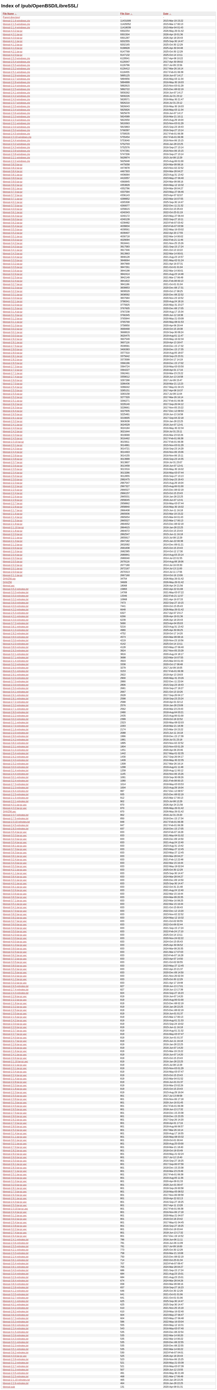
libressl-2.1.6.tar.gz (12, 514)
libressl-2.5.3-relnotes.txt (15, 613)
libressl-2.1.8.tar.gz (12, 531)
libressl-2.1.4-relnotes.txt (15, 661)
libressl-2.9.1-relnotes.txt (15, 674)
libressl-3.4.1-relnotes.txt (15, 692)
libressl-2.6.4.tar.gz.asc (15, 1236)
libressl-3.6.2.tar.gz (12, 222)
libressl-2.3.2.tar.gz (12, 421)
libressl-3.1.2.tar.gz (12, 318)
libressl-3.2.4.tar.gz (12, 281)
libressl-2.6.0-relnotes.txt (15, 668)
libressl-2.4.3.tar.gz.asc (15, 1202)
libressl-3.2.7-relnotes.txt (15, 1298)
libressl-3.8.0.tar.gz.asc (15, 965)
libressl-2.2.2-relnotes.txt (15, 715)
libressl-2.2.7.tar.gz (12, 503)
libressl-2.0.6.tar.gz (12, 548)
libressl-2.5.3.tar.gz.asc (15, 1205)
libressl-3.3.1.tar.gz (12, 294)
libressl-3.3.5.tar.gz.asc (15, 962)
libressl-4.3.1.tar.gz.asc (15, 805)
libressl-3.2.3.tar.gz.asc (15, 839)
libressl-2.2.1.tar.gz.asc (15, 1065)
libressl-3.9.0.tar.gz (12, 181)
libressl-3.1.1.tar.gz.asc (15, 1137)
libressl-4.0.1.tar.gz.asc (15, 883)
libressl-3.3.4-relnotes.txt (15, 1273)
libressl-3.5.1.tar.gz (12, 236)
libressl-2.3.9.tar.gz (12, 455)
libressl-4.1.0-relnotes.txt (15, 630)
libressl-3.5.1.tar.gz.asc (15, 904)
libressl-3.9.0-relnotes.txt (15, 637)
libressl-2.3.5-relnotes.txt (15, 1373)
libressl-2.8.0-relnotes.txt (15, 712)
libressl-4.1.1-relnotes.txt (15, 1301)
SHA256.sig (9, 578)
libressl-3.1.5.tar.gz (12, 308)
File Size (125, 13)
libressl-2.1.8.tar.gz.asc (15, 1089)
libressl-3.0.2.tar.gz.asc (15, 1219)
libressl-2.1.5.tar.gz (12, 520)
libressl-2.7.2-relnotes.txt (15, 702)
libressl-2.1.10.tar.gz (13, 527)
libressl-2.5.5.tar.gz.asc (15, 1096)
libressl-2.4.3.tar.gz (12, 448)
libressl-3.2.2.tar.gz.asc (15, 1229)
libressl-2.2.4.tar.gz (12, 493)
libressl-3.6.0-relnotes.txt (15, 603)
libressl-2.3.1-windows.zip (16, 123)
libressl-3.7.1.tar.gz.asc (15, 900)
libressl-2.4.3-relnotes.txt (15, 993)
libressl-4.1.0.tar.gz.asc (15, 945)
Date (165, 13)
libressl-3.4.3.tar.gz (12, 253)
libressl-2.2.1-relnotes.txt (15, 801)
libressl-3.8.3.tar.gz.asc (15, 897)
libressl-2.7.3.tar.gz (12, 366)
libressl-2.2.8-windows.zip (16, 82)
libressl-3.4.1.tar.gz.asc (15, 907)
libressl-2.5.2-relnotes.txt (15, 763)
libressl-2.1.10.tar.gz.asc (15, 1061)
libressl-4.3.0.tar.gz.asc (15, 1356)
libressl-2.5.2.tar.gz (12, 397)
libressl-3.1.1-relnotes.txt (15, 722)
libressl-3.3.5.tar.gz (12, 267)
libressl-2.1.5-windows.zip (16, 24)
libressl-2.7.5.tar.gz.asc (15, 1113)
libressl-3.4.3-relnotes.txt (15, 1339)
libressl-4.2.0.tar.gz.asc (15, 935)
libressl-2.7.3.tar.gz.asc (15, 1191)
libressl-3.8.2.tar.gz (12, 168)
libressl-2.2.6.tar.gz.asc (15, 1044)
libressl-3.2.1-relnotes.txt (15, 654)
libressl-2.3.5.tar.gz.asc (15, 1013)
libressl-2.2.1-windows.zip (16, 157)
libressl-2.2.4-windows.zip (16, 85)
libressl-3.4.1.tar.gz (12, 250)
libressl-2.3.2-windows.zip (16, 144)
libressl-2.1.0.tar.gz (12, 551)
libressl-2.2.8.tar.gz (12, 507)
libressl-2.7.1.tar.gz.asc (15, 1171)
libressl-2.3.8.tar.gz (12, 459)
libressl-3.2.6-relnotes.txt (15, 1277)
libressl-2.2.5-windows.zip (16, 89)
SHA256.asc (9, 811)
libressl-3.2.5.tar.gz (12, 277)
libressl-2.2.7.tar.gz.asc (15, 1034)
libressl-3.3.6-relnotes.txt (15, 1335)
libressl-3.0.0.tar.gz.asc (15, 1178)
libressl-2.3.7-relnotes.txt (15, 815)
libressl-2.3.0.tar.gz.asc (15, 1024)
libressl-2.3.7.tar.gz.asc (15, 1030)
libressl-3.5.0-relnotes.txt (15, 596)
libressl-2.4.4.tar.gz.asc (15, 1212)
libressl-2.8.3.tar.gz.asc (15, 1167)
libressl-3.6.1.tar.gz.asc (15, 887)
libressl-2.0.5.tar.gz (12, 561)
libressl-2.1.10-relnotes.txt (16, 1380)
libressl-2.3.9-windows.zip (16, 151)
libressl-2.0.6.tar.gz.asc (15, 1058)
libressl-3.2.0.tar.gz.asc (15, 1185)
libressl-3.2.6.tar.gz (12, 274)
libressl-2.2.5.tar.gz (12, 490)
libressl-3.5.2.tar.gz (12, 233)
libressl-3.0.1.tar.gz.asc (15, 1140)
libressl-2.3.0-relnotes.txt (15, 685)
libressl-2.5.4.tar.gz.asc (15, 1222)
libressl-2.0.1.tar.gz (12, 568)
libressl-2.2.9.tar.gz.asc (15, 996)
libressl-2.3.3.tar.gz (12, 435)
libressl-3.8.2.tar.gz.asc (15, 914)
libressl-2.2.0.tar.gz (12, 534)
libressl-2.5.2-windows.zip (16, 68)
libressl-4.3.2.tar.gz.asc (15, 808)
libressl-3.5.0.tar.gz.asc (15, 931)
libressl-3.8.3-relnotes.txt (15, 1284)
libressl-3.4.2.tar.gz (12, 243)
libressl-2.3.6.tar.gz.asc (15, 1048)
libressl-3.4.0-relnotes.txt (15, 1270)
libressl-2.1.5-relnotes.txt (15, 798)
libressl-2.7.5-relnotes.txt (15, 818)
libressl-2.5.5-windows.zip (16, 65)
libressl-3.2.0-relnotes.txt (15, 678)
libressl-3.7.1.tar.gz (12, 199)
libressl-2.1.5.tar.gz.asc (15, 1017)
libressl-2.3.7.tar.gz (12, 462)
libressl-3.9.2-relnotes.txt (15, 1325)
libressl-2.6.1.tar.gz (12, 418)
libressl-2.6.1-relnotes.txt (15, 695)
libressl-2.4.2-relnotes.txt (15, 739)
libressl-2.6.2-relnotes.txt (15, 757)
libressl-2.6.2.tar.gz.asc (15, 1119)
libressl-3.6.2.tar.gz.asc (15, 955)
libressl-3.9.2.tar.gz (12, 185)
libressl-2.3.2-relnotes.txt (15, 705)
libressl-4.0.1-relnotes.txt (15, 1304)
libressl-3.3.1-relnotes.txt (15, 1342)
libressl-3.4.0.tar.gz (12, 246)
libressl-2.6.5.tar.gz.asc (15, 1109)
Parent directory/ (11, 17)
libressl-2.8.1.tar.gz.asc (15, 1188)
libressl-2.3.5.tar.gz (12, 469)
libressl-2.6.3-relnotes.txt (15, 650)
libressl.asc (9, 585)
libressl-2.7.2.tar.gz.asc (15, 1123)
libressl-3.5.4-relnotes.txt (15, 1263)
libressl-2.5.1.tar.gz (12, 401)
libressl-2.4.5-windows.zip (16, 133)
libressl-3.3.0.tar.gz (12, 298)
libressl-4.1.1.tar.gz (12, 41)
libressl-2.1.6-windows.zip (16, 20)
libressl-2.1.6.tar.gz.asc (15, 1051)
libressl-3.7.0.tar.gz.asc (15, 911)
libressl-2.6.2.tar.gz (12, 404)
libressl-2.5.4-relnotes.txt (15, 753)
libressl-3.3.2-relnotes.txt (15, 599)
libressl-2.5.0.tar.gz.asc (15, 1161)
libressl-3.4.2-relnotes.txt (15, 1308)
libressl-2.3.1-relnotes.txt (15, 746)
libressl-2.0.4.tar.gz (12, 555)
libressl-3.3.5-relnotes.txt (15, 1294)
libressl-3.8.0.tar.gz (12, 178)
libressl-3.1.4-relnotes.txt (15, 770)
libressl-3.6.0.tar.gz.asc (15, 924)
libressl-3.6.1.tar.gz (12, 212)
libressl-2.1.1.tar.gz (12, 575)
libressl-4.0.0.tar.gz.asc (15, 941)
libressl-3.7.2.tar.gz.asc (15, 959)
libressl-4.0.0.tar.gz (12, 209)
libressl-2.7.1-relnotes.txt (15, 709)
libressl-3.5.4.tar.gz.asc (15, 832)
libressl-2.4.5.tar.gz (12, 438)
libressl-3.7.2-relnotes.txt (15, 623)
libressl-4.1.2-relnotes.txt (15, 1291)
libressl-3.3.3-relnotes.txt (15, 592)
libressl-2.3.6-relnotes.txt (15, 1243)
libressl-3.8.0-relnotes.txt (15, 647)
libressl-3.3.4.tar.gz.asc (15, 842)
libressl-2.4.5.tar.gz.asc (15, 1106)
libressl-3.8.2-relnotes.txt (15, 743)
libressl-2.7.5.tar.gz (12, 346)
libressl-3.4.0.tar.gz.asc (15, 928)
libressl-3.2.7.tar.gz (12, 284)
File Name (8, 13)
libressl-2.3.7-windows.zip (16, 103)
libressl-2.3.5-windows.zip (16, 106)
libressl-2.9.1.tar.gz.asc (15, 1198)
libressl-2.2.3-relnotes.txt (15, 787)
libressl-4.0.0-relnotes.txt (15, 606)
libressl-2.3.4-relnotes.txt (15, 1328)
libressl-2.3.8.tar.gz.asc (15, 1226)
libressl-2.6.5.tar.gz (12, 414)
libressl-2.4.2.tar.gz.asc (15, 1020)
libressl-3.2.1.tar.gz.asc (15, 1143)
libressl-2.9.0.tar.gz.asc (15, 1116)
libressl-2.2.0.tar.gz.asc (15, 1027)
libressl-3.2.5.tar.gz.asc (15, 952)
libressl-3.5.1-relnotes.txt (15, 1349)
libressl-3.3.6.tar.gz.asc (15, 894)
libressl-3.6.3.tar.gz (12, 216)
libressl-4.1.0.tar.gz (12, 48)
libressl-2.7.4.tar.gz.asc (15, 1232)
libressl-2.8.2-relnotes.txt (15, 633)
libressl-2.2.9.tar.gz (12, 500)
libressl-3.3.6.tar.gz (12, 270)
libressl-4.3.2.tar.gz (12, 31)
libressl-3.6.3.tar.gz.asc (15, 852)
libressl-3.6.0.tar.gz (12, 219)
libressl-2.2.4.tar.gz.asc (15, 1075)
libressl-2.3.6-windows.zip (16, 113)
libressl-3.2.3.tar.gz (12, 287)
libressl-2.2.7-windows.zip (16, 79)
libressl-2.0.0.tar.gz (12, 572)
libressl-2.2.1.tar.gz (12, 537)
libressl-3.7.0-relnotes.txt (15, 681)
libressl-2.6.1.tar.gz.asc (15, 1164)
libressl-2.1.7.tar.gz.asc (15, 1041)
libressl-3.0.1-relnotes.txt (15, 777)
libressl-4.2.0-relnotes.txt (15, 644)
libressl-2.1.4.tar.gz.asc (15, 1078)
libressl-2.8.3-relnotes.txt (15, 828)
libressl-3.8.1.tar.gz (12, 174)
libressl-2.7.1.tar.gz (12, 373)
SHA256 (7, 582)
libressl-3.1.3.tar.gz (12, 315)
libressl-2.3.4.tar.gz (12, 472)
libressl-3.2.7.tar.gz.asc (15, 921)
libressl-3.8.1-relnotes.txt (15, 626)
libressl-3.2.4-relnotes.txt (15, 780)
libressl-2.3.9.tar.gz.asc (15, 1099)
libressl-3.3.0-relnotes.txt (15, 640)
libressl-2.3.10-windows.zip (17, 137)
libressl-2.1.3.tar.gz (12, 541)
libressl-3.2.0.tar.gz (12, 305)
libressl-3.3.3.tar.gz (12, 260)
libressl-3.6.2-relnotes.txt (15, 1352)
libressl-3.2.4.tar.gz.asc (15, 859)
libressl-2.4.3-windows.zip (16, 147)
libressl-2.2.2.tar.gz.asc (15, 1000)
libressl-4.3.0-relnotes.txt (15, 620)
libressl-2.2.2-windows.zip (16, 161)
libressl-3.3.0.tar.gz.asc (15, 938)
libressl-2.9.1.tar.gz (12, 342)
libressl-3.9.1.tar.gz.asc (15, 856)
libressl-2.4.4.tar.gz (12, 452)
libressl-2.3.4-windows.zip (16, 110)
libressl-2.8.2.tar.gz (12, 359)
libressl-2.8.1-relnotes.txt (15, 698)
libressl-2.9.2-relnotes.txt (15, 1311)
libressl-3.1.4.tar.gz (12, 312)
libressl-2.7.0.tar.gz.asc (15, 1147)
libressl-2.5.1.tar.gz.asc (15, 1174)
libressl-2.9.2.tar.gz (12, 339)
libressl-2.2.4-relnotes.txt (15, 1256)
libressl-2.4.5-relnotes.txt (15, 825)
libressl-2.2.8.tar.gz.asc (15, 1082)
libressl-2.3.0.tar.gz (12, 479)
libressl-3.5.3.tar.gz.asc (15, 866)
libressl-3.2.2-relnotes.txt (15, 664)
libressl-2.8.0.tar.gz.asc (15, 1126)
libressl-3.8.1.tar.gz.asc (15, 846)
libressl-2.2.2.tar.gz (12, 486)
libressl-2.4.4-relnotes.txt (15, 774)
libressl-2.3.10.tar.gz (13, 442)
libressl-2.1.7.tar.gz (12, 510)
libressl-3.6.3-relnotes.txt (15, 1315)
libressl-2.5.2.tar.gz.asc (15, 1130)
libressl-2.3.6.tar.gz (12, 466)
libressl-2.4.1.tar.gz (12, 424)
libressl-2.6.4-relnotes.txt (15, 791)
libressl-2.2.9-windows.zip (16, 75)
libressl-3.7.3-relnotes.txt (15, 1318)
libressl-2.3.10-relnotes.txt (16, 822)
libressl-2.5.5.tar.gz (12, 394)
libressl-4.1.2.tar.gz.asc (15, 979)
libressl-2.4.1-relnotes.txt (15, 1239)
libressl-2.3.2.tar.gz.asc (15, 1007)
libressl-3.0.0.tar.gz (12, 335)
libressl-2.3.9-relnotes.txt (15, 1359)
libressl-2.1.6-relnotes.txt (15, 729)
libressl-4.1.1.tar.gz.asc (15, 873)
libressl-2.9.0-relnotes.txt (15, 736)
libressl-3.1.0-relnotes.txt (15, 750)
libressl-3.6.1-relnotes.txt (15, 1260)
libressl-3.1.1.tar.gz (12, 322)
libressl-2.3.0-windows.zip (16, 127)
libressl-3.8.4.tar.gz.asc (15, 876)
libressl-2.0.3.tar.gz (12, 558)
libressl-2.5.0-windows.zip (16, 130)
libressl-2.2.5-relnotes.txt (15, 794)
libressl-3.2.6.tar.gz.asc (15, 890)
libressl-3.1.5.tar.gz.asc (15, 972)
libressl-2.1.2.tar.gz (12, 544)
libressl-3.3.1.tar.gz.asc (15, 880)
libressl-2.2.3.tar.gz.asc (15, 1092)
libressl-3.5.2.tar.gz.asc (15, 969)
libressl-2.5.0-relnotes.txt (15, 688)
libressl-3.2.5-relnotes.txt (15, 1376)
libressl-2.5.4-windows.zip (16, 62)
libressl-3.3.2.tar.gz (12, 264)
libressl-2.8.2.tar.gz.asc (15, 1150)
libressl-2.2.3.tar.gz (12, 483)
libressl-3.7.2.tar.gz (12, 195)
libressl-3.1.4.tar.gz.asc (15, 1133)
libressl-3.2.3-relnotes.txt (15, 1345)
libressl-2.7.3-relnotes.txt (15, 784)
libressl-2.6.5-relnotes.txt (15, 986)
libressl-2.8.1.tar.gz (12, 356)
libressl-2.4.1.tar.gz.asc (15, 1054)
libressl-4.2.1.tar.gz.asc (15, 869)
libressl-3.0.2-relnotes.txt (15, 719)
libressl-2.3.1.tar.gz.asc (15, 1068)
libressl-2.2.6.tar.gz (12, 496)
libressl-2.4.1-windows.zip (16, 92)
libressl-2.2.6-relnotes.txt (15, 1383)
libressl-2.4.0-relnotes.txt (15, 760)
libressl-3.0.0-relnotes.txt (15, 767)
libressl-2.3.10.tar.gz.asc (15, 1209)
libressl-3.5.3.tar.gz (12, 229)
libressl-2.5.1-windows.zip (16, 72)
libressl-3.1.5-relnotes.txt (15, 1332)
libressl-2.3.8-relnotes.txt (15, 1287)
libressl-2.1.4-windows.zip (16, 27)
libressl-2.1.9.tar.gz (12, 524)
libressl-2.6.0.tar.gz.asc (15, 1157)
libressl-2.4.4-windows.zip (16, 140)
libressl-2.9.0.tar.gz (12, 349)
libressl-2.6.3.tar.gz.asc (15, 1195)
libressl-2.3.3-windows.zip (16, 116)
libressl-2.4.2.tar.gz (12, 431)
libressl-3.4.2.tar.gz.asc (15, 976)
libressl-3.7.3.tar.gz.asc (15, 849)
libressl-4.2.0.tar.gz (12, 55)
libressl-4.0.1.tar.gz (12, 202)
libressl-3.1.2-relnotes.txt (15, 1363)
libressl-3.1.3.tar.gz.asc (15, 1102)
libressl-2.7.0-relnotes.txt (15, 726)
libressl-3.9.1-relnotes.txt (15, 1267)
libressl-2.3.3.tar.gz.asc (15, 1085)
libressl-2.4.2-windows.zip (16, 96)
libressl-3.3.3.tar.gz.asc (15, 835)
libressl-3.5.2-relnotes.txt (15, 589)
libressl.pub (9, 1387)
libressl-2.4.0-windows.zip (16, 99)
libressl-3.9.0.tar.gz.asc (15, 948)
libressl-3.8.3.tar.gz (12, 164)
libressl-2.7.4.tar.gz (12, 376)
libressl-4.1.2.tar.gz (12, 44)
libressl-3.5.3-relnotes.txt (15, 1321)
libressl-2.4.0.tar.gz (12, 428)
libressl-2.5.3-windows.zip (16, 58)
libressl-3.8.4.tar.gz (12, 171)
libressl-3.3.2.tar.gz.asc (15, 983)
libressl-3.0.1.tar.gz (12, 332)
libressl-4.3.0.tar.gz (12, 38)
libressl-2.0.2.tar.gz (12, 565)
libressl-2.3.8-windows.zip (16, 154)
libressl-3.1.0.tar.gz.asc (15, 1181)
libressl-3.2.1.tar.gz (12, 301)
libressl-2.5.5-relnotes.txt (15, 1246)
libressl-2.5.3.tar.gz (12, 390)
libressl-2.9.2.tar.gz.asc (15, 1154)
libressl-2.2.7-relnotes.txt (15, 1366)
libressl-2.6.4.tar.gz (12, 411)
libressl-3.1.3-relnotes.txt (15, 1369)
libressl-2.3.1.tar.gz (12, 445)
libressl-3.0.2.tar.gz (12, 329)
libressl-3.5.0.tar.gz (12, 240)
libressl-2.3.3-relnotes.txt (15, 1253)
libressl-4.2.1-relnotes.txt (15, 1250)
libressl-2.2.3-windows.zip (16, 120)
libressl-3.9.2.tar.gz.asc (15, 917)
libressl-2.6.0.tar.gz (12, 380)
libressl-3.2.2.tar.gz (12, 291)
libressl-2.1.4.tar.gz (12, 517)
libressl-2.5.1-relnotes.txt (15, 671)
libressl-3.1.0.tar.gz (12, 325)
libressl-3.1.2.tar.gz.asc (15, 1215)
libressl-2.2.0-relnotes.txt (15, 733)
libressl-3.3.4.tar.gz (12, 257)
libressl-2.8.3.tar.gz (12, 363)
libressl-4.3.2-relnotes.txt (15, 609)
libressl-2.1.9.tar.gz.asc (15, 1003)
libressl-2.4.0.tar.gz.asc (15, 1037)
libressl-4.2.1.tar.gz (12, 51)
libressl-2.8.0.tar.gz (12, 353)
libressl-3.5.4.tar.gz (12, 226)
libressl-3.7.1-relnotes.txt (15, 657)
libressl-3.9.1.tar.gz (12, 188)
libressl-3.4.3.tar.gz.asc (15, 863)
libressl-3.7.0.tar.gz (12, 205)
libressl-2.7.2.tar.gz (12, 370)
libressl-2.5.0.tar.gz (12, 476)
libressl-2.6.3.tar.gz (12, 407)
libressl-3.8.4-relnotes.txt (15, 1280)
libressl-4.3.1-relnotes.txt (15, 616)
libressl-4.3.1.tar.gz (12, 34)
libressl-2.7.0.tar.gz (12, 383)
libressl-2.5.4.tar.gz (12, 387)
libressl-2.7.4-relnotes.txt (15, 989)
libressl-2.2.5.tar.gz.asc (15, 1010)
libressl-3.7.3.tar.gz (12, 192)
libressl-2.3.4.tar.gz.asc (15, 1071)
